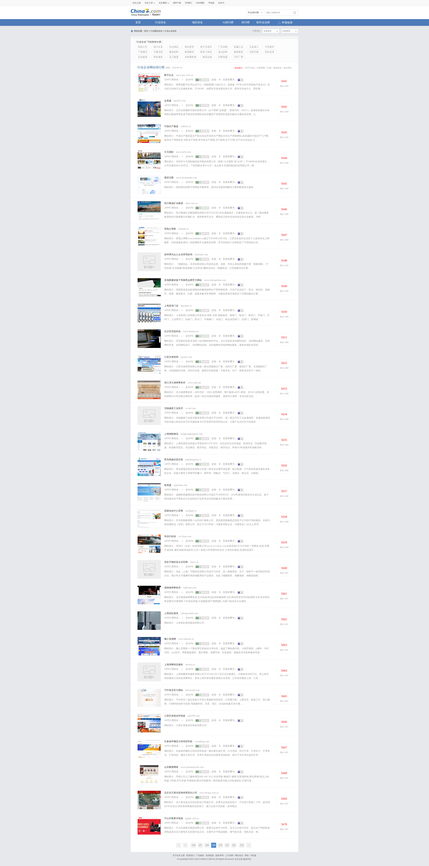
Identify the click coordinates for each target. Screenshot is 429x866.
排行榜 (245, 22)
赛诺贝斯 (169, 177)
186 (194, 845)
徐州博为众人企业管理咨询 (178, 254)
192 (234, 845)
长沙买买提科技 (172, 331)
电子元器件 (206, 47)
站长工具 (149, 3)
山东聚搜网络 (171, 767)
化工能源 (173, 57)
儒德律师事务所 (172, 587)
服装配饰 (238, 52)
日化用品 (173, 47)
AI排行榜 (228, 22)
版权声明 (220, 855)
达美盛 (167, 100)
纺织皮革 (269, 52)
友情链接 (210, 855)
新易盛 (167, 485)
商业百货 (189, 47)
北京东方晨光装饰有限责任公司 (180, 792)
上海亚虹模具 (171, 613)
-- (182, 79)
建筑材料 (173, 52)
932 (242, 845)
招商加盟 (223, 57)
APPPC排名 (249, 68)
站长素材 (163, 3)
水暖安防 (158, 52)
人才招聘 (229, 855)
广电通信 (142, 52)
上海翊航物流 (171, 434)
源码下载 (177, 3)
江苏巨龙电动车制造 (174, 716)
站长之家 (137, 3)
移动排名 (277, 68)
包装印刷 (254, 52)
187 (200, 845)
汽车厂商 (238, 57)
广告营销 (223, 47)
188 (207, 845)
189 (214, 845)
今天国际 (169, 152)
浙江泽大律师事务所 (174, 382)
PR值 (269, 68)
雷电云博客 (170, 229)
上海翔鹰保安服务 (173, 664)
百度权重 (261, 68)
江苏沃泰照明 (171, 357)
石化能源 (142, 57)
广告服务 (200, 855)
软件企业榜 (263, 22)
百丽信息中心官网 (173, 511)
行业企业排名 (171, 31)
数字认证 (169, 75)
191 (227, 845)
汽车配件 (269, 47)
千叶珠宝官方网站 (173, 690)
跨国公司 (142, 47)
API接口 (188, 3)
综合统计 (238, 68)
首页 (138, 22)
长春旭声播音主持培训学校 (178, 741)
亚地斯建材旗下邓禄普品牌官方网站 (183, 280)
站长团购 (200, 3)
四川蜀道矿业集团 (173, 203)
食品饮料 (223, 52)
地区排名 (197, 22)
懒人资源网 (170, 639)
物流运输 (207, 57)
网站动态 (239, 855)
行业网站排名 (156, 31)
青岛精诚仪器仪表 (173, 459)
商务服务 (158, 57)
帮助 (247, 855)
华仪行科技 (170, 536)
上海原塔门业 (171, 306)
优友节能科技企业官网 (176, 562)
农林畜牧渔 (190, 57)
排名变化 (288, 68)
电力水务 (158, 47)
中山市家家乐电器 (173, 818)
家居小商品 (206, 52)
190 (220, 845)
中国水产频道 (171, 126)
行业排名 (160, 22)
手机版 (253, 855)
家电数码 (189, 52)
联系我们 (190, 855)
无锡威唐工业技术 (173, 408)
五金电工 (254, 47)
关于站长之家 (179, 855)
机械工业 (238, 47)
